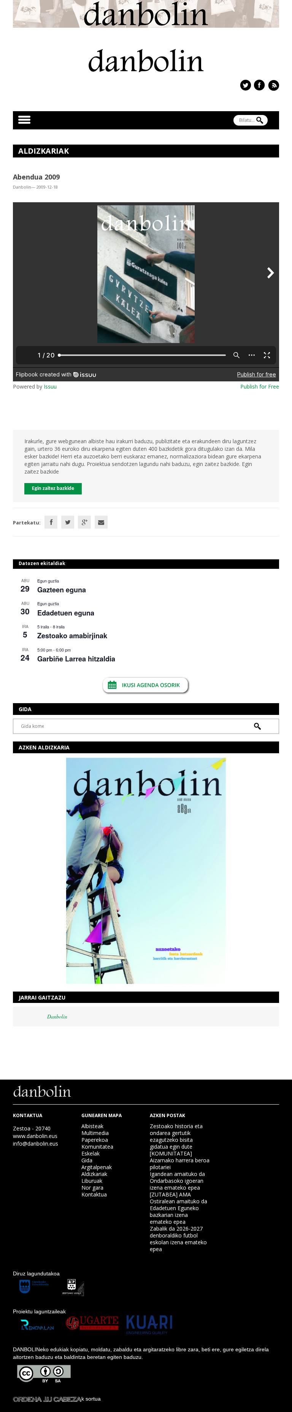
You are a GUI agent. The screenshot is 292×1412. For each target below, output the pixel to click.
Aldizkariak (94, 1173)
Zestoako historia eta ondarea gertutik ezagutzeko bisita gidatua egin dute (176, 1136)
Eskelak (90, 1153)
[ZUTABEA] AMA (170, 1194)
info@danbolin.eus (35, 1143)
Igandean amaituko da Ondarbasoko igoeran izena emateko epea (177, 1180)
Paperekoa (94, 1139)
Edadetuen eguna (65, 613)
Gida (86, 1160)
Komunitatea (97, 1146)
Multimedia (95, 1133)
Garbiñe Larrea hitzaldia (76, 659)
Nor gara (92, 1187)
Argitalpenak (96, 1167)
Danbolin (57, 1016)
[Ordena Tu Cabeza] (47, 1399)
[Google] (84, 522)
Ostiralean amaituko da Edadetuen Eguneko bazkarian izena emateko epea (178, 1211)
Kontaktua (94, 1194)
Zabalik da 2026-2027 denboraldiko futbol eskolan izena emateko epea (178, 1239)
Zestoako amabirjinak (72, 636)
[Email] (101, 522)
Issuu (50, 386)
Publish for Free (259, 386)
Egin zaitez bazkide (53, 488)
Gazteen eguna (61, 590)
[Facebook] (50, 522)
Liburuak (91, 1180)
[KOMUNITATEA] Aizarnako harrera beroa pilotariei (179, 1160)
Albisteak (92, 1126)
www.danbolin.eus (35, 1136)
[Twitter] (67, 522)
